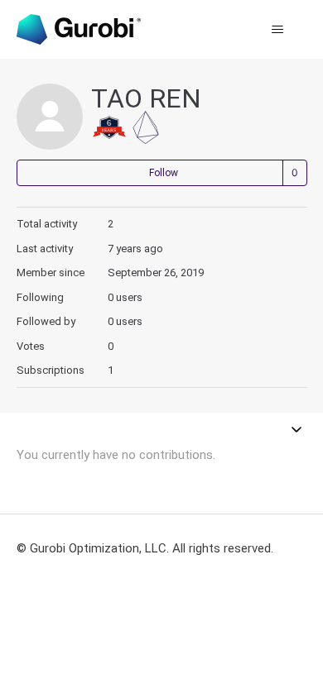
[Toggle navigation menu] (277, 30)
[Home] (79, 29)
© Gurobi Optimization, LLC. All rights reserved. (145, 548)
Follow (163, 173)
